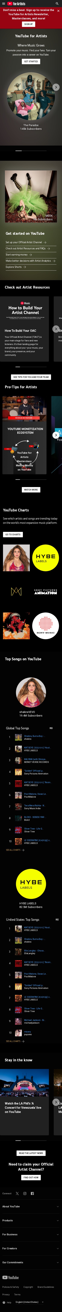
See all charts (13, 850)
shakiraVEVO (27, 712)
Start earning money (17, 254)
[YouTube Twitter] (17, 1193)
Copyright (28, 1287)
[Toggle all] (3, 3)
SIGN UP (28, 24)
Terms (17, 1294)
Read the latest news (31, 1153)
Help (9, 1302)
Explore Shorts (14, 267)
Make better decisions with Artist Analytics (29, 260)
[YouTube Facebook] (32, 1193)
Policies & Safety (10, 1287)
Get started (31, 61)
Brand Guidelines (46, 1287)
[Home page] (16, 3)
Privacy (6, 1294)
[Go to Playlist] (51, 729)
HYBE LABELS (27, 903)
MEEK (49, 215)
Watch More (31, 490)
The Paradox (31, 125)
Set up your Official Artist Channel (24, 242)
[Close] (59, 10)
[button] (57, 3)
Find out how (31, 1177)
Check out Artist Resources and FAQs (26, 248)
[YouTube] (10, 1277)
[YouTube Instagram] (25, 1193)
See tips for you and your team (31, 377)
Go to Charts (12, 534)
